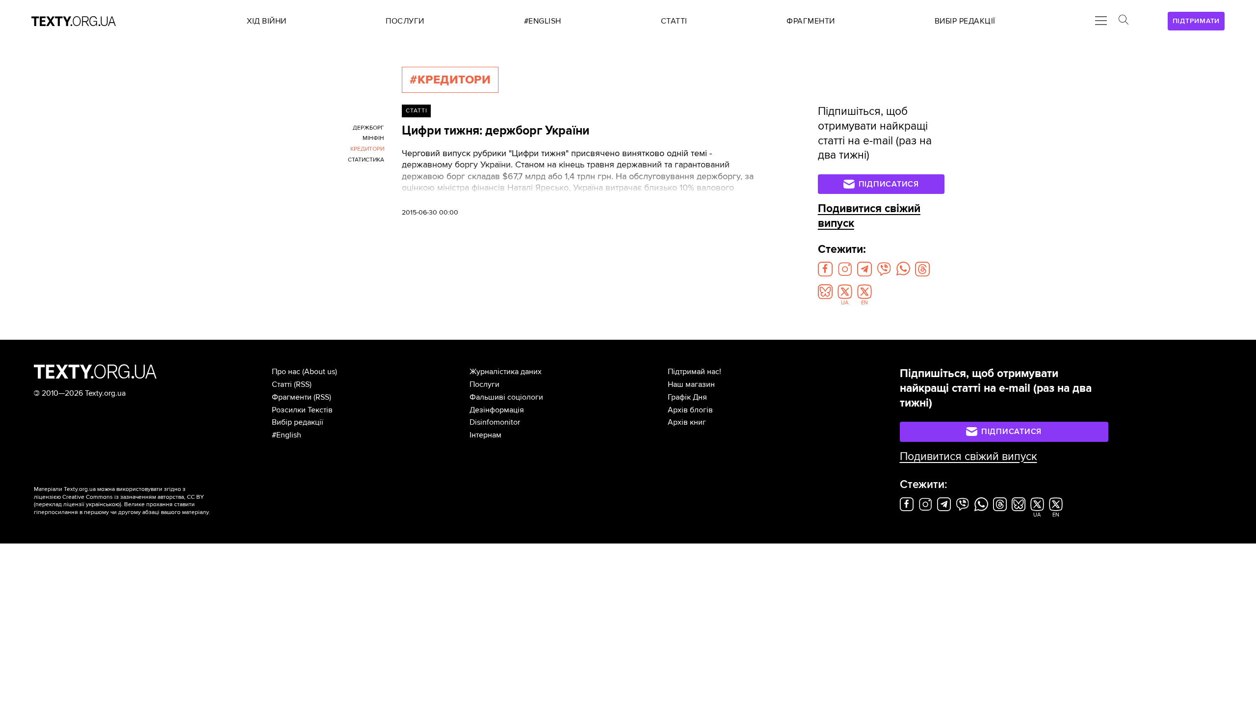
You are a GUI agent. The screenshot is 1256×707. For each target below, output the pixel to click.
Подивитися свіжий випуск (968, 456)
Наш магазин (691, 384)
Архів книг (687, 422)
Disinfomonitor (495, 422)
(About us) (319, 372)
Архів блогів (690, 410)
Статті (416, 110)
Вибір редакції (297, 422)
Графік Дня (687, 397)
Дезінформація (497, 410)
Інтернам (485, 435)
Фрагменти (292, 397)
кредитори (367, 149)
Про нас (286, 372)
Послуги (484, 384)
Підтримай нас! (694, 372)
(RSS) (303, 384)
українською (103, 504)
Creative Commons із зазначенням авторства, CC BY (133, 497)
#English (286, 435)
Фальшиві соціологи (506, 397)
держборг (368, 128)
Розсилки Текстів (302, 410)
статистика (366, 159)
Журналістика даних (506, 372)
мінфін (373, 138)
